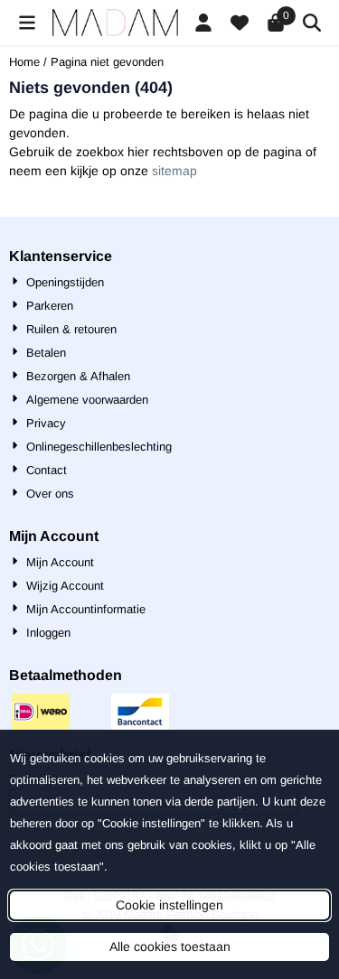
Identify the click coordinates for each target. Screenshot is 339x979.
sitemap (174, 170)
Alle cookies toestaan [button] (170, 946)
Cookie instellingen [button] (169, 905)
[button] (27, 23)
